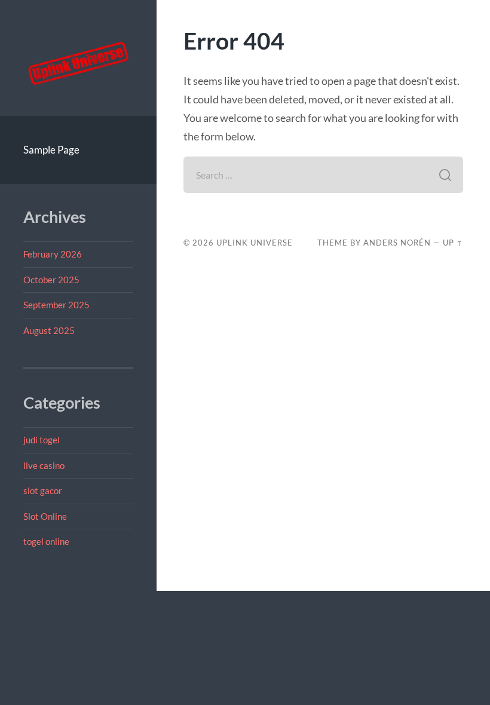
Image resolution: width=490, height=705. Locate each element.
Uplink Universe (254, 242)
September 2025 (56, 304)
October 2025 (51, 279)
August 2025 (49, 330)
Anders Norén (397, 242)
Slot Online (45, 516)
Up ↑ (453, 242)
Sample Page (51, 149)
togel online (46, 541)
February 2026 (52, 254)
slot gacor (42, 490)
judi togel (41, 439)
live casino (44, 465)
